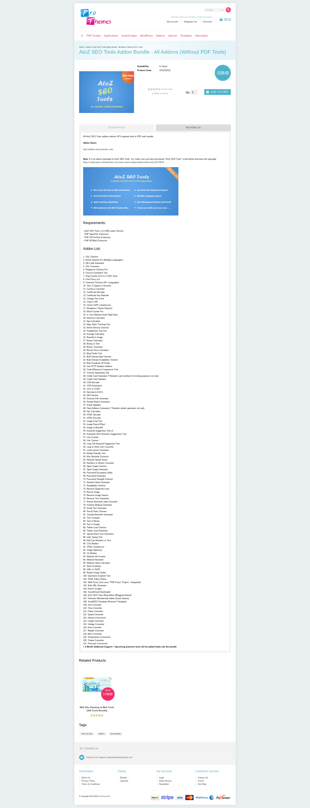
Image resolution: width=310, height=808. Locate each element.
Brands (123, 777)
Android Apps (129, 35)
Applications (111, 35)
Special (172, 35)
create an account (204, 17)
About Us (86, 777)
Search (88, 47)
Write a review (161, 93)
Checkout (207, 21)
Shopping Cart (190, 21)
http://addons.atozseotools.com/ (98, 149)
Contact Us (203, 777)
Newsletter (164, 784)
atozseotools (116, 734)
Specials (124, 781)
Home (82, 35)
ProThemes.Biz (104, 796)
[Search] (228, 9)
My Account (172, 21)
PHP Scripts (94, 35)
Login (161, 777)
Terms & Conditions (91, 784)
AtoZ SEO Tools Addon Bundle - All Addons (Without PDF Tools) (118, 47)
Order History (165, 781)
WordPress (146, 35)
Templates (186, 35)
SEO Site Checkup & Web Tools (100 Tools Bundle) (97, 709)
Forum (201, 781)
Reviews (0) (193, 127)
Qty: (188, 92)
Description (117, 127)
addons (101, 734)
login (193, 17)
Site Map (202, 784)
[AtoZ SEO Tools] (130, 215)
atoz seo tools (87, 734)
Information (201, 35)
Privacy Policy (88, 781)
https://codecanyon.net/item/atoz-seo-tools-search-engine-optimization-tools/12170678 (123, 162)
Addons (160, 35)
